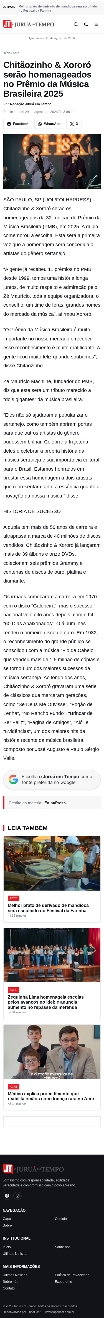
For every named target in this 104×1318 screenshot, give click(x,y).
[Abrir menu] (96, 24)
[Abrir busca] (76, 24)
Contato (61, 1219)
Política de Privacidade (72, 1275)
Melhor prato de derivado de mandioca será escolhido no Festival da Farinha (58, 8)
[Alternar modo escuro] (86, 24)
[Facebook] (7, 1196)
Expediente (63, 1282)
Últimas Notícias (15, 1254)
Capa (7, 1219)
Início (7, 53)
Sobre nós (62, 1247)
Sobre (7, 1225)
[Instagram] (17, 1196)
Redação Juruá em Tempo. (31, 104)
